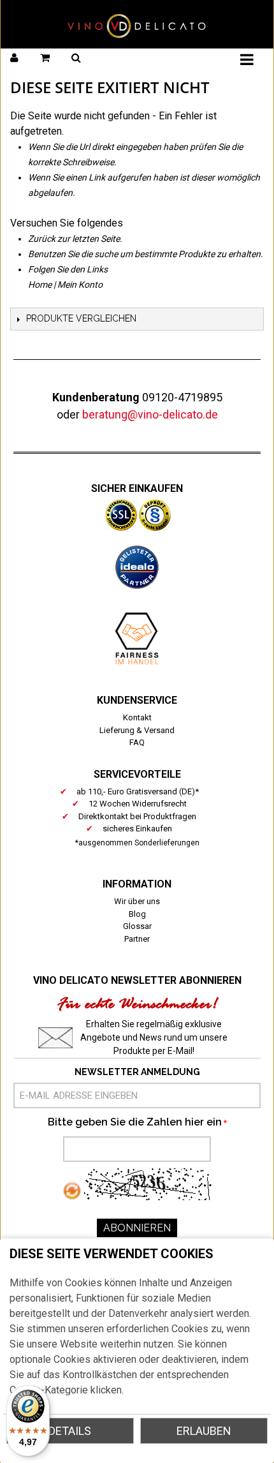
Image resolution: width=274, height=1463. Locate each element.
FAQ (137, 742)
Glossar (137, 926)
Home (40, 284)
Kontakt (137, 717)
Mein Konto (80, 284)
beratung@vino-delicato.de (150, 414)
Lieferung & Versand (137, 730)
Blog (137, 914)
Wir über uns (137, 901)
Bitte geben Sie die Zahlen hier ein (135, 1122)
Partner (137, 939)
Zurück (41, 239)
